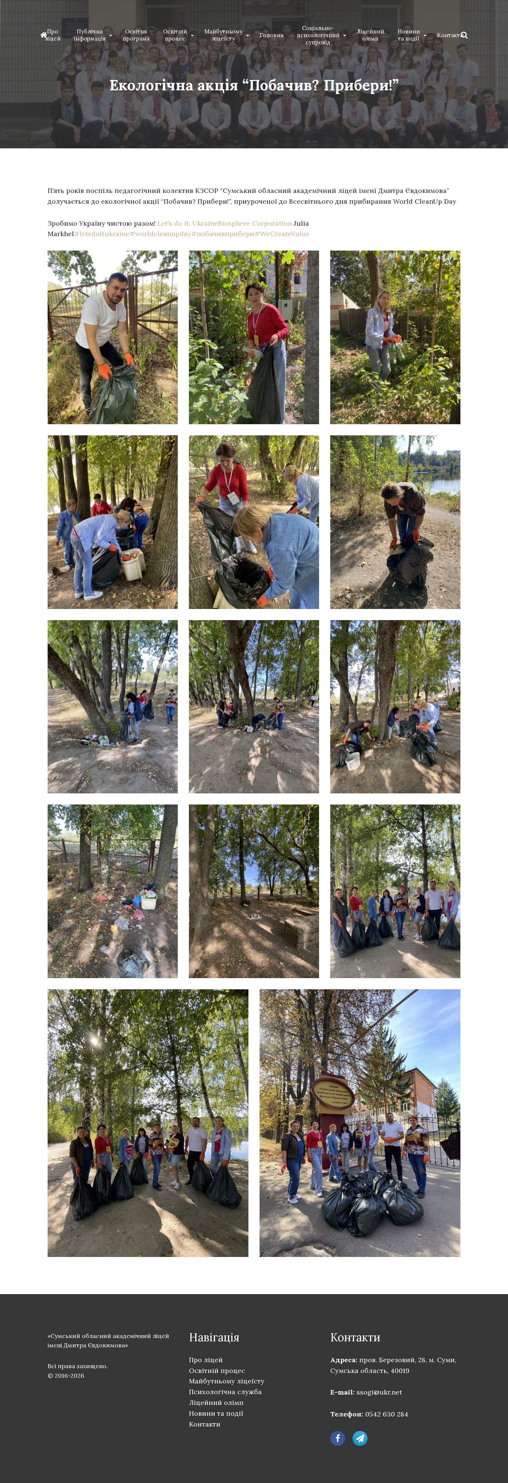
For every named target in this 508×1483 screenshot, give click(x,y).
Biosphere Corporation (255, 223)
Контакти (450, 35)
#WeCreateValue (282, 233)
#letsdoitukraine (101, 233)
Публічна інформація (90, 35)
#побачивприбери (222, 233)
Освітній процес (175, 35)
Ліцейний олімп (370, 35)
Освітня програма (136, 35)
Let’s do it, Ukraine (187, 223)
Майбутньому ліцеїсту (223, 35)
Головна (271, 35)
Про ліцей (53, 35)
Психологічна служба (225, 1391)
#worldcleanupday (160, 233)
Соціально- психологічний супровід (318, 35)
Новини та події (409, 35)
